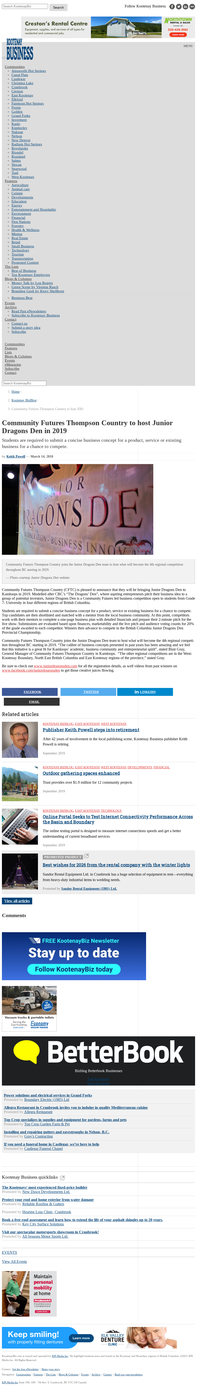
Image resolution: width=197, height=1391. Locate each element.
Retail (16, 242)
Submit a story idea (26, 327)
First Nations (21, 222)
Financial (18, 218)
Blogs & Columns (18, 279)
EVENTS (9, 1252)
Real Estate (20, 238)
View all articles (17, 901)
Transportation (22, 258)
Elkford (17, 99)
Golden (17, 111)
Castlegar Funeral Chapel (43, 1148)
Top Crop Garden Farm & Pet (47, 1124)
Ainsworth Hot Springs (29, 71)
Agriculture (20, 185)
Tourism (18, 254)
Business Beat (22, 298)
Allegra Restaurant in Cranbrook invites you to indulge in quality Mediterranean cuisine (76, 1107)
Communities (15, 67)
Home (16, 392)
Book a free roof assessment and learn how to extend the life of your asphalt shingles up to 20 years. (82, 1220)
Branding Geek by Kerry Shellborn (38, 291)
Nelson (17, 136)
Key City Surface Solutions (43, 1224)
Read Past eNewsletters (29, 311)
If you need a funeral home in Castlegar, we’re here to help (51, 1144)
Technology (20, 250)
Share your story (51, 1369)
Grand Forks (21, 116)
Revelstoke (20, 148)
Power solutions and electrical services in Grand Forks (48, 1095)
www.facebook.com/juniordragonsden (31, 670)
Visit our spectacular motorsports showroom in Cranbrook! (50, 1232)
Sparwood (19, 169)
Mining (17, 234)
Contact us (19, 323)
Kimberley (19, 128)
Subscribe (19, 332)
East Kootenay (22, 95)
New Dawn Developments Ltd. (46, 1192)
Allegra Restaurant (38, 1112)
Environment (21, 213)
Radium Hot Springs (27, 144)
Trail (15, 173)
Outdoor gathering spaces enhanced (81, 773)
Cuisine (17, 193)
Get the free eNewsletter (25, 1369)
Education (19, 201)
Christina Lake (22, 83)
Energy (17, 205)
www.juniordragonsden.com (55, 666)
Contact (10, 319)
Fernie (16, 107)
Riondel (17, 152)
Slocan (17, 165)
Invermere (19, 120)
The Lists (11, 267)
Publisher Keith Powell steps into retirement (91, 730)
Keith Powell (15, 456)
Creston (17, 91)
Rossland (18, 156)
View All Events (14, 1262)
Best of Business (24, 271)
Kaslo (16, 124)
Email (34, 702)
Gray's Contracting (38, 1136)
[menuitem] (103, 71)
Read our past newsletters (128, 1374)
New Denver (21, 140)
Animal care (21, 189)
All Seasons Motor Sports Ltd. (45, 1236)
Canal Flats (20, 75)
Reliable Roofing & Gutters (43, 1204)
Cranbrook (20, 87)
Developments (22, 197)
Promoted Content (25, 262)
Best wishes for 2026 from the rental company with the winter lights (116, 865)
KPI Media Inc (60, 1356)
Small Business (23, 246)
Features (11, 181)
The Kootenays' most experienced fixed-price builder (44, 1187)
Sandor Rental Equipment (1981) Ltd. (89, 888)
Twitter (91, 692)
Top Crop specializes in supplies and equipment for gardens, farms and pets (65, 1120)
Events (85, 1374)
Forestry (18, 226)
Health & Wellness (25, 230)
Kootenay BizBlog (24, 400)
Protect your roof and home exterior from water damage (48, 1200)
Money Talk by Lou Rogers (32, 283)
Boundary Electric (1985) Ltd (46, 1100)
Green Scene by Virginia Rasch (35, 287)
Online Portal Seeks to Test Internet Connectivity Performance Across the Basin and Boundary (118, 819)
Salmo (16, 160)
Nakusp (17, 132)
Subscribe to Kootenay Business (36, 315)
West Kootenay (23, 177)
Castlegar (18, 79)
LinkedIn (148, 692)
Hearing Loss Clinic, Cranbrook (46, 1212)
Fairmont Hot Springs (28, 103)
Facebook (32, 692)
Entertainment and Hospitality (34, 209)
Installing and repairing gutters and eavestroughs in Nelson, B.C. (56, 1132)
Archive (11, 307)
